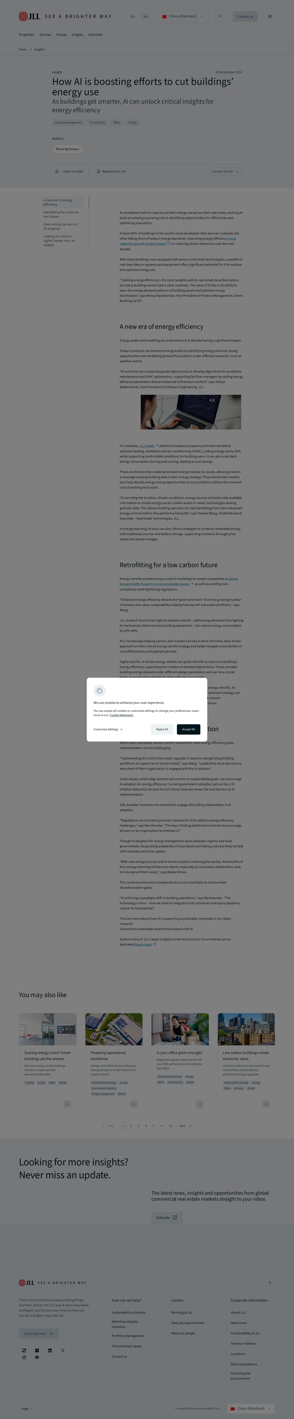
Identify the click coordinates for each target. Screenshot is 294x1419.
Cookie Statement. (121, 715)
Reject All (162, 729)
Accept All (188, 729)
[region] (147, 710)
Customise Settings (108, 729)
